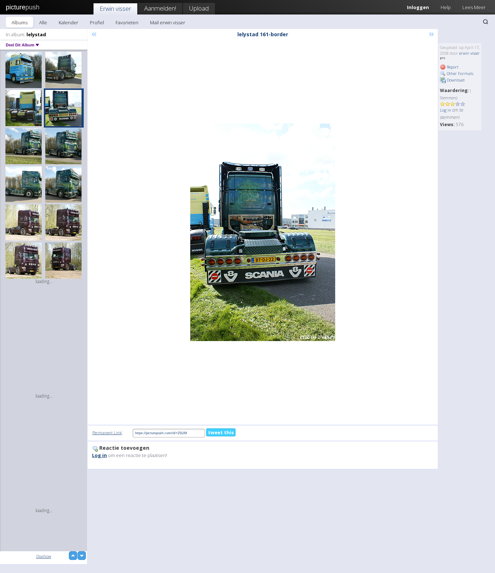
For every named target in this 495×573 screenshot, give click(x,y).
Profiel (97, 22)
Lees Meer (474, 7)
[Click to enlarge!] (262, 232)
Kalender (68, 22)
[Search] (485, 22)
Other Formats (459, 73)
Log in (445, 110)
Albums (20, 22)
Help (446, 7)
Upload (199, 8)
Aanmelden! (160, 8)
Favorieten (127, 22)
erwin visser (469, 53)
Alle (43, 22)
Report (452, 67)
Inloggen (418, 7)
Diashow (43, 556)
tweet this (221, 432)
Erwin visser (115, 8)
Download (455, 80)
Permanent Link (107, 432)
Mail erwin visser (167, 22)
